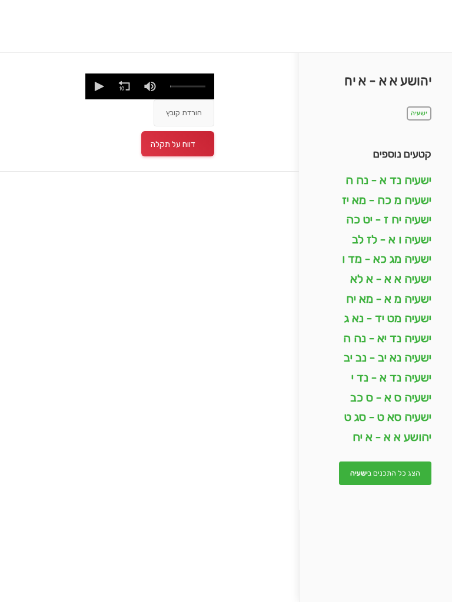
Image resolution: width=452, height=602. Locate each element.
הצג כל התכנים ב (385, 473)
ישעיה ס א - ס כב (390, 397)
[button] (98, 86)
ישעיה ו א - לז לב (391, 239)
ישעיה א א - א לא (390, 279)
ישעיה (419, 113)
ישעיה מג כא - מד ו (386, 259)
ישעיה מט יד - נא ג (387, 318)
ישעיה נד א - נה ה (388, 180)
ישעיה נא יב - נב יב (387, 357)
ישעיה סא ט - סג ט (387, 417)
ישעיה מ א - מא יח (388, 299)
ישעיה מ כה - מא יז (386, 200)
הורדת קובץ (184, 112)
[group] (150, 86)
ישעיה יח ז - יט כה (388, 219)
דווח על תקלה (173, 144)
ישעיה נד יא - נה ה (387, 338)
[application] (149, 86)
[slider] (187, 87)
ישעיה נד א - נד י (391, 377)
